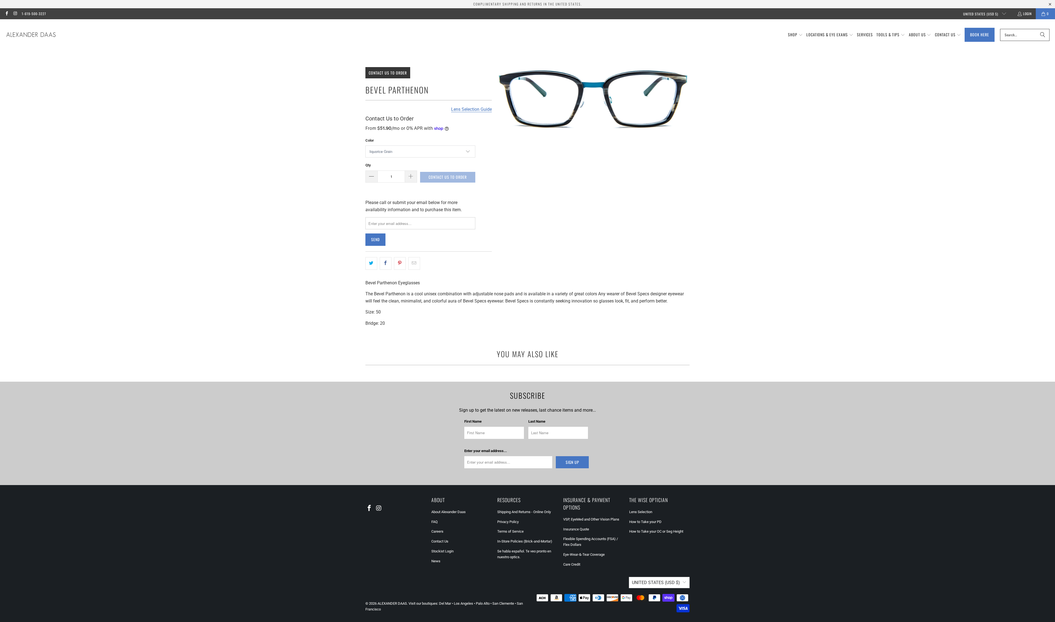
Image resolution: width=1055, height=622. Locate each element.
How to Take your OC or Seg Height (656, 531)
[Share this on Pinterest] (400, 263)
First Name (473, 421)
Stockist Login (442, 551)
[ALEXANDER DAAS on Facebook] (6, 13)
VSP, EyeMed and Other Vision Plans (591, 519)
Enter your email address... (485, 451)
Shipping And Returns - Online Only (524, 512)
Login (1027, 13)
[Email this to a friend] (414, 263)
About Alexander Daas (448, 512)
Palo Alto (483, 603)
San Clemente (503, 603)
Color (369, 140)
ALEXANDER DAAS (392, 603)
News (435, 561)
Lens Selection (640, 512)
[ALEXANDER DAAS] (30, 35)
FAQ (434, 522)
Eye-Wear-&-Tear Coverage (584, 554)
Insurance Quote (576, 529)
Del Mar (445, 603)
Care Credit (571, 564)
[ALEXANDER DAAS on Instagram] (15, 13)
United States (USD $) (981, 14)
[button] (795, 35)
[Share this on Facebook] (386, 263)
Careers (437, 531)
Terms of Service (510, 531)
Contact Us (439, 541)
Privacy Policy (508, 522)
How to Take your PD (645, 522)
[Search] (1043, 35)
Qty (368, 165)
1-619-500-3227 (34, 13)
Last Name (536, 421)
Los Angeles (463, 603)
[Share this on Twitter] (371, 263)
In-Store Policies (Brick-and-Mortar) (524, 541)
